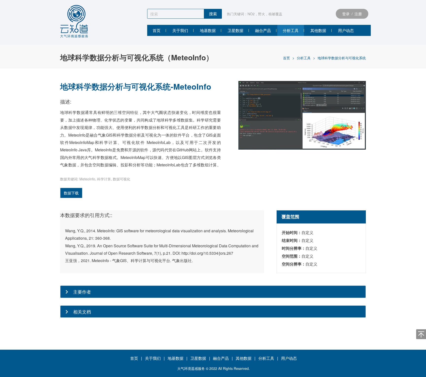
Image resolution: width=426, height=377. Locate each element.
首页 (286, 57)
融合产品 (221, 358)
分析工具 (304, 57)
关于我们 (153, 358)
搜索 (213, 14)
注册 (359, 13)
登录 (345, 13)
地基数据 (175, 358)
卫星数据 (198, 358)
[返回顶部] (421, 334)
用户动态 (289, 358)
